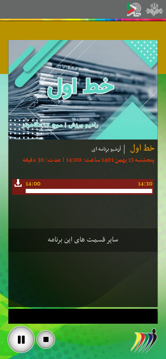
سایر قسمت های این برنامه (83, 240)
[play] (21, 339)
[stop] (45, 339)
